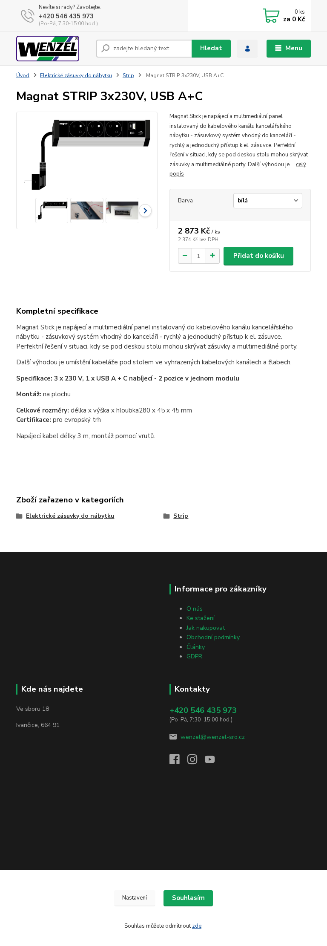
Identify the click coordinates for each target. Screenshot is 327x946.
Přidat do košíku (258, 255)
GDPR (194, 656)
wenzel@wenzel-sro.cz (213, 737)
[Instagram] (196, 762)
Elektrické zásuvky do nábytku (76, 75)
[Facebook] (178, 762)
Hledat (211, 48)
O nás (194, 609)
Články (195, 647)
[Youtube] (214, 762)
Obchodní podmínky (213, 637)
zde (196, 926)
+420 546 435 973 (66, 16)
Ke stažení (200, 618)
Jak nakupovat (205, 628)
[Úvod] (53, 48)
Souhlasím (188, 898)
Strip (128, 75)
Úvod (22, 75)
